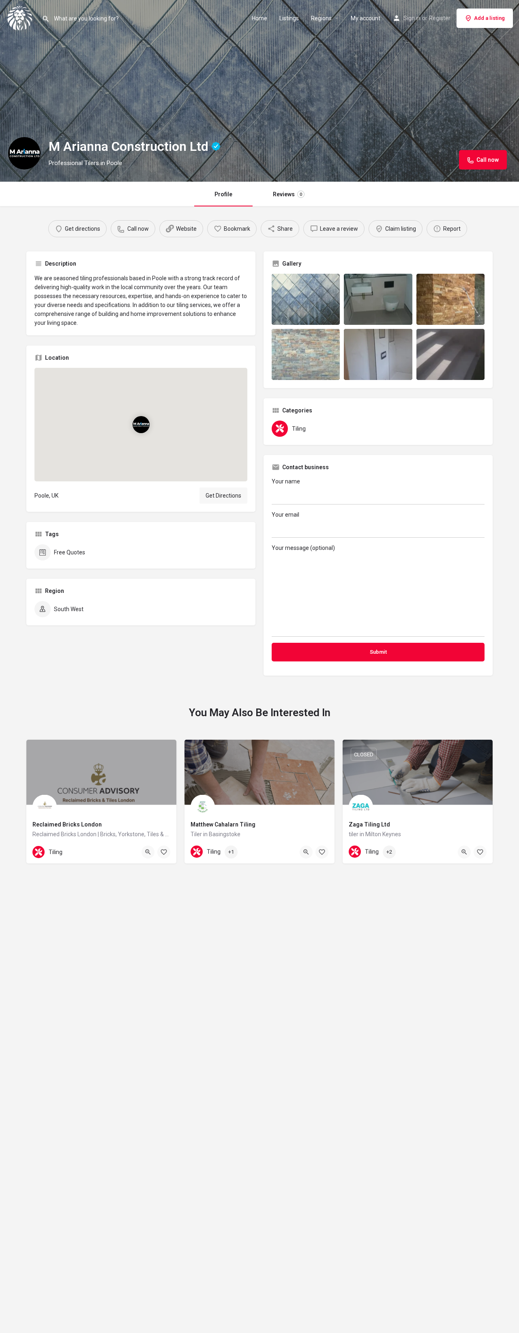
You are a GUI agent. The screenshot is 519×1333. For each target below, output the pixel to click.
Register (439, 18)
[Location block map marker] (140, 424)
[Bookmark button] (163, 852)
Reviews (287, 194)
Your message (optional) (303, 548)
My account (365, 18)
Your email (285, 514)
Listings (289, 18)
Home (259, 18)
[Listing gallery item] (306, 299)
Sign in (411, 18)
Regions (321, 18)
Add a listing (489, 18)
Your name (286, 481)
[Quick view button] (148, 852)
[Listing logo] (24, 153)
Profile (223, 194)
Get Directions (223, 495)
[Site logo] (21, 17)
